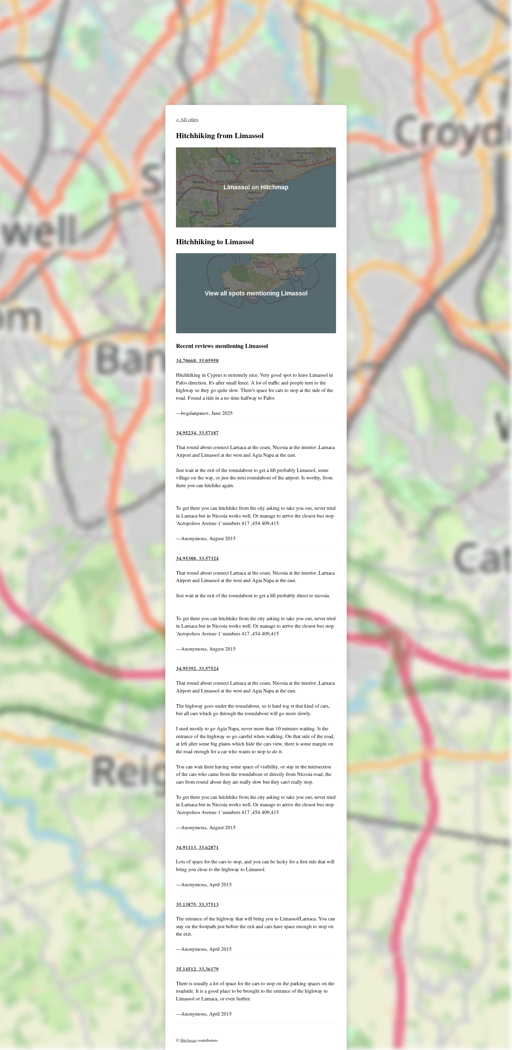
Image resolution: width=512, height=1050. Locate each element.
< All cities (187, 119)
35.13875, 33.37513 (197, 904)
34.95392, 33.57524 (197, 668)
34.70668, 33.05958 (197, 360)
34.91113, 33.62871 (197, 847)
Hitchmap (188, 1040)
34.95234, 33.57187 (197, 432)
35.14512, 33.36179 (197, 968)
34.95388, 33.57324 (197, 558)
